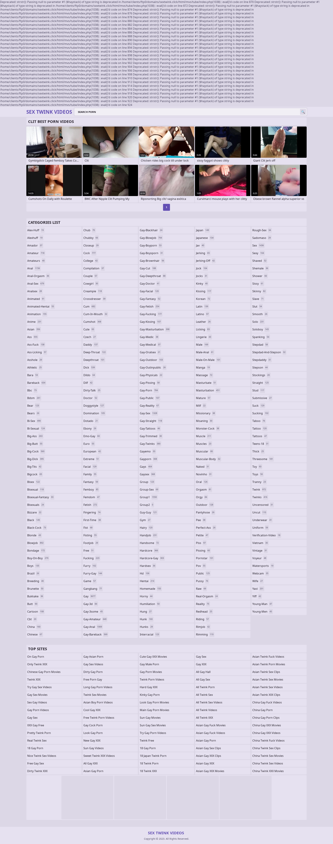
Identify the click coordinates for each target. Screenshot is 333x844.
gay (89, 596)
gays (146, 467)
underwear (262, 520)
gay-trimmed (151, 436)
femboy (90, 489)
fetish (90, 505)
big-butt (34, 444)
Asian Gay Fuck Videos (210, 733)
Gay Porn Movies (151, 672)
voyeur (259, 558)
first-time (92, 520)
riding (202, 619)
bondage (36, 550)
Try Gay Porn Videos (153, 733)
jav (200, 245)
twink (259, 489)
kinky (202, 283)
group (147, 482)
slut (257, 306)
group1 (148, 497)
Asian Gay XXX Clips (208, 756)
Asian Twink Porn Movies (268, 664)
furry (89, 566)
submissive (262, 398)
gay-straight (151, 421)
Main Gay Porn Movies (154, 710)
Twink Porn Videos (152, 679)
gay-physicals (151, 375)
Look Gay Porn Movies (154, 702)
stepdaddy (261, 360)
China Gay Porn (262, 710)
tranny (259, 482)
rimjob (203, 627)
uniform (260, 528)
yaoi (257, 589)
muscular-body (208, 459)
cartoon (35, 611)
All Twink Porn (205, 687)
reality (202, 604)
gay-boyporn (150, 245)
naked (202, 467)
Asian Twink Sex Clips (266, 672)
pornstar (204, 558)
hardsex (147, 566)
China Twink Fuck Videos (268, 740)
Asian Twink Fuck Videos (268, 657)
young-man (262, 604)
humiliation (150, 604)
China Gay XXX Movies (266, 725)
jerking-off (205, 261)
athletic (34, 367)
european (92, 451)
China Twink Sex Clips (266, 748)
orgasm (203, 489)
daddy (90, 345)
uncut (259, 512)
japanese (205, 238)
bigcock (34, 474)
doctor (90, 398)
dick (89, 367)
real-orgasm (207, 596)
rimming (205, 634)
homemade (150, 589)
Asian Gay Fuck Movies (211, 725)
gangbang (92, 589)
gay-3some (93, 611)
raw (201, 589)
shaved (259, 261)
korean (203, 299)
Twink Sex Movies (94, 695)
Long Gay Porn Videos (97, 687)
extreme (91, 459)
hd (144, 573)
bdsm (33, 398)
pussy (202, 581)
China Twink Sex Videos (267, 763)
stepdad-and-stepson (268, 352)
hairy (146, 528)
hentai (147, 581)
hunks (146, 627)
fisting (90, 535)
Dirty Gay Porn (93, 672)
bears (33, 413)
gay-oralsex (150, 352)
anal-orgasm (38, 276)
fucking (91, 558)
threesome (262, 459)
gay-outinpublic (153, 367)
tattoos (259, 436)
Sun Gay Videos (93, 748)
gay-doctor (149, 283)
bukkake (35, 596)
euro (88, 444)
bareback (36, 383)
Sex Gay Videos (37, 702)
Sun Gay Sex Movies (153, 725)
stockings (261, 375)
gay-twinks (150, 444)
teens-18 (260, 444)
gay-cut (148, 268)
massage (204, 375)
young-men (262, 611)
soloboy (260, 329)
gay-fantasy (150, 299)
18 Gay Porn (35, 748)
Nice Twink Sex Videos (41, 756)
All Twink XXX (204, 718)
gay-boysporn (151, 253)
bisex (33, 482)
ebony (89, 428)
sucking (260, 413)
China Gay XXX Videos (266, 733)
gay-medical (150, 345)
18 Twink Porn (149, 763)
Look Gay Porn (93, 733)
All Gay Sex (203, 679)
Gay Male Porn (149, 664)
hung (146, 611)
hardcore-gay (152, 558)
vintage (259, 550)
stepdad (260, 345)
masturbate (206, 383)
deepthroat (93, 360)
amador (34, 245)
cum (89, 306)
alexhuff (34, 238)
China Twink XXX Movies (268, 771)
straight (260, 383)
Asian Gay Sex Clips (208, 748)
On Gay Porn (35, 657)
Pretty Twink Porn (39, 733)
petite (202, 535)
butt (32, 604)
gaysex (147, 474)
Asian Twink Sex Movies (267, 679)
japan (202, 230)
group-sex (149, 489)
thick (258, 451)
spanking (260, 337)
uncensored (262, 505)
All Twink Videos (206, 710)
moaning (204, 421)
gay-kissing (150, 322)
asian (33, 329)
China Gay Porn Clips (266, 718)
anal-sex (35, 283)
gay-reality (149, 406)
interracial (149, 634)
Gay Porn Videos (38, 710)
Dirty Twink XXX (37, 771)
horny (146, 596)
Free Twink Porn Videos (98, 718)
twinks (259, 497)
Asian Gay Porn (93, 771)
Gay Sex (32, 718)
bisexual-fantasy (40, 497)
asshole (34, 360)
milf (201, 406)
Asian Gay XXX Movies (210, 771)
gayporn (148, 459)
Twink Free (147, 740)
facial (89, 467)
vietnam (260, 543)
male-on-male (208, 360)
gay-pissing (150, 383)
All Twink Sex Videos (209, 702)
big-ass (34, 436)
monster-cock (207, 428)
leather (203, 322)
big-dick (35, 459)
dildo (89, 375)
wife (257, 581)
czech (89, 337)
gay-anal (92, 627)
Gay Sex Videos (93, 664)
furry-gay (92, 573)
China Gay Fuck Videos (267, 702)
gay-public (149, 398)
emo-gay (91, 436)
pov (200, 566)
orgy (201, 497)
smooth (259, 314)
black (33, 520)
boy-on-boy (37, 558)
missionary (205, 413)
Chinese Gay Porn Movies (44, 672)
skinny (259, 291)
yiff (256, 596)
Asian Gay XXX (205, 763)
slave (258, 299)
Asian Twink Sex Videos (267, 687)
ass (32, 337)
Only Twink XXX (37, 664)
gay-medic (149, 337)
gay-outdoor (151, 360)
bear (33, 406)
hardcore (149, 550)
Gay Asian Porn (93, 657)
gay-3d (90, 604)
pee (200, 520)
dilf (87, 383)
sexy (258, 253)
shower (259, 276)
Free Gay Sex (35, 763)
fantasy (90, 482)
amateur (35, 253)
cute (88, 329)
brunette (35, 589)
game (89, 581)
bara (32, 375)
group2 (146, 505)
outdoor (204, 505)
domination (94, 413)
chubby (90, 238)
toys (257, 474)
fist (87, 528)
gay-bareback (95, 634)
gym (145, 520)
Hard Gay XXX (148, 687)
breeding (35, 581)
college (90, 261)
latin (202, 306)
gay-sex (148, 413)
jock (201, 268)
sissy (257, 283)
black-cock (36, 528)
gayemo (147, 451)
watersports (262, 566)
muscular (204, 451)
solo (258, 322)
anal (33, 268)
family (89, 474)
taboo (258, 421)
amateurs (36, 261)
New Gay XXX (91, 740)
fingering (91, 512)
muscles (203, 444)
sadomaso (261, 238)
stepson (260, 367)
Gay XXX (201, 664)
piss (201, 543)
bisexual (35, 489)
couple (90, 276)
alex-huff (35, 230)
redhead (204, 611)
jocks (201, 276)
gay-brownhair (152, 261)
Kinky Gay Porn (150, 695)
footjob (90, 543)
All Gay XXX (90, 763)
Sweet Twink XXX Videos (99, 756)
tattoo (259, 428)
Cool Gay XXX (91, 710)
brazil (33, 573)
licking (203, 329)
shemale (260, 268)
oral (201, 482)
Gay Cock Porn (93, 725)
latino (202, 314)
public (203, 573)
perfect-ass (205, 528)
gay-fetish (149, 306)
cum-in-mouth (95, 314)
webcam (260, 573)
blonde (34, 535)
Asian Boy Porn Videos (98, 702)
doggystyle (93, 406)
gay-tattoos (150, 428)
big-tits (34, 467)
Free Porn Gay (92, 679)
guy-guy (148, 512)
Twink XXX (33, 679)
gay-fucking (151, 314)
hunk (146, 619)
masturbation (208, 390)
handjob (148, 535)
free (88, 550)
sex (258, 245)
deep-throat (94, 352)
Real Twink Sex (36, 740)
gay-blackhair (151, 230)
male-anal (205, 352)
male (202, 345)
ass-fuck (35, 345)
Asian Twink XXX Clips (266, 695)
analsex (34, 291)
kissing (203, 291)
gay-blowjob (151, 238)
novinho (204, 474)
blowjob (35, 543)
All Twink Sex (204, 695)
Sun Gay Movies (150, 718)
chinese (34, 634)
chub (89, 230)
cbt (31, 619)
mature (203, 398)
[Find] (303, 112)
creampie (92, 291)
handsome (149, 543)
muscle (203, 436)
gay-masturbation (154, 329)
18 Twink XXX (148, 771)
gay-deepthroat (152, 276)
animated (35, 299)
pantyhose (205, 512)
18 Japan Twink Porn (153, 756)
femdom (91, 497)
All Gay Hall (203, 672)
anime (34, 322)
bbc (32, 390)
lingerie (203, 337)
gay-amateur (94, 619)
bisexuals (35, 505)
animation (36, 314)
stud (258, 390)
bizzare (34, 512)
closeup (91, 245)
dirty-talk (91, 390)
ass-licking (36, 352)
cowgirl (90, 283)
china (33, 627)
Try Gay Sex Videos (39, 687)
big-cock (35, 451)
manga (203, 367)
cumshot (92, 322)
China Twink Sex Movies (268, 756)
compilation (93, 268)
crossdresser (94, 299)
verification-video (266, 535)
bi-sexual (36, 428)
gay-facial (149, 291)
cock (89, 253)
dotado (90, 421)
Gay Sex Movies (37, 695)
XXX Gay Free (35, 725)
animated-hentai (40, 306)
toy (256, 467)
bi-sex (34, 421)
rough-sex (261, 230)
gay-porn (149, 390)
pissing (203, 550)
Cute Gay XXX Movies (153, 657)
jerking (203, 253)
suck (258, 406)
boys (33, 566)
